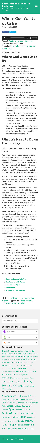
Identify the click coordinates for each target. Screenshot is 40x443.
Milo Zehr (22, 368)
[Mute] (30, 38)
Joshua (29, 417)
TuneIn (4, 49)
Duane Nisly (25, 353)
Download (28, 41)
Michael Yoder (14, 369)
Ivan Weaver (5, 359)
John (23, 416)
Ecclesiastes (5, 409)
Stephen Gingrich (24, 378)
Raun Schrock (12, 371)
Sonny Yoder (16, 374)
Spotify (25, 46)
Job (18, 417)
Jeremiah (13, 417)
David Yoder (10, 353)
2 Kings (15, 402)
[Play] (4, 38)
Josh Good (25, 362)
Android (32, 46)
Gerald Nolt (29, 356)
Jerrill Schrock (28, 359)
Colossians (12, 406)
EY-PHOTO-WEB (18, 439)
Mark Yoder (24, 366)
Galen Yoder (15, 298)
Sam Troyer (6, 374)
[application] (20, 38)
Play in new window (16, 41)
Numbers (5, 425)
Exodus (23, 409)
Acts (4, 405)
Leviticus (4, 421)
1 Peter (31, 396)
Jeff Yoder (19, 359)
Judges (33, 417)
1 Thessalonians (26, 301)
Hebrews (24, 413)
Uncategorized (27, 386)
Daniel (19, 406)
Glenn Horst (35, 356)
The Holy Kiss (11, 287)
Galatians (6, 413)
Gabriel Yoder (9, 356)
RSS (9, 49)
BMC (4, 439)
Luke (9, 421)
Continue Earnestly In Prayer (17, 279)
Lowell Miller (11, 365)
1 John (19, 396)
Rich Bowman (21, 371)
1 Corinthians (9, 396)
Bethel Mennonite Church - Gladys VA (16, 4)
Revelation (12, 428)
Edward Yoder (32, 353)
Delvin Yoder (17, 353)
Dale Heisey (28, 351)
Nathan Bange (31, 369)
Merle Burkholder (6, 369)
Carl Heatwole (21, 351)
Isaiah (32, 413)
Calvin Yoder (14, 351)
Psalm (22, 303)
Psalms (4, 429)
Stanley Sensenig (16, 378)
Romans (22, 428)
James (5, 417)
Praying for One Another (15, 290)
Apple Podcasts (15, 46)
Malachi (14, 421)
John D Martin (6, 362)
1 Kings (25, 396)
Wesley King (10, 389)
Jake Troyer (12, 359)
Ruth (28, 429)
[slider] (34, 37)
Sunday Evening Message (15, 382)
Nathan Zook (5, 371)
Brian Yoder (6, 351)
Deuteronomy (27, 406)
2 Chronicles (30, 399)
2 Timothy (34, 403)
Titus (32, 429)
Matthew (27, 420)
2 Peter (19, 403)
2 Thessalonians (26, 402)
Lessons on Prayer (13, 285)
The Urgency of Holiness (15, 282)
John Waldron (17, 362)
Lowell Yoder (18, 365)
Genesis (15, 413)
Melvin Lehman (31, 365)
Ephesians (5, 303)
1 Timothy (23, 399)
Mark (19, 421)
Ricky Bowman (32, 371)
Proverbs (24, 425)
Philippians (15, 303)
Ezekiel (28, 409)
